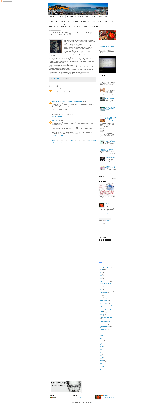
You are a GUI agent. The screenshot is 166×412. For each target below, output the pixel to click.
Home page (72, 140)
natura (101, 315)
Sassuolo (102, 314)
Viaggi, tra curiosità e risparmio (76, 16)
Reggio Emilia (103, 344)
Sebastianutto (55, 88)
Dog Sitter (62, 16)
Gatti (67, 16)
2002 (101, 343)
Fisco (62, 21)
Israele (101, 330)
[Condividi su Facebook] (69, 78)
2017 (101, 295)
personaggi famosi (104, 324)
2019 (101, 272)
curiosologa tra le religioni (105, 341)
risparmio (102, 347)
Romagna (102, 335)
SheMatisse (59, 8)
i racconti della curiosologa (105, 267)
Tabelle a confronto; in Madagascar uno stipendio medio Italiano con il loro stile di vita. (110, 130)
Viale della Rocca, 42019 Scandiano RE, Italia (63, 81)
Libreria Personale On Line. (105, 283)
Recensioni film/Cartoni (54, 19)
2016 (101, 355)
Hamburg (102, 360)
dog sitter (102, 270)
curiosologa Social (103, 298)
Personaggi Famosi (95, 24)
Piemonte (102, 366)
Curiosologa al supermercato (106, 291)
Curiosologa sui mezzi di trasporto (107, 317)
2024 (101, 280)
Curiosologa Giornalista (77, 26)
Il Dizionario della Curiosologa (79, 24)
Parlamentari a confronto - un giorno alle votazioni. (110, 167)
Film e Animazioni (59, 79)
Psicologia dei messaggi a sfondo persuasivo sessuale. (110, 108)
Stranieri (101, 363)
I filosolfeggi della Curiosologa (106, 309)
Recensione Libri (64, 19)
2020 (101, 275)
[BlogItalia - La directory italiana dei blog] (53, 397)
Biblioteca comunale (104, 292)
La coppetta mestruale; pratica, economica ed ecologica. (107, 150)
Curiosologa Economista (54, 21)
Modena (101, 327)
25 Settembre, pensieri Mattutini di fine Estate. (110, 141)
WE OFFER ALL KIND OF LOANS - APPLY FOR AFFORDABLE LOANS (67, 101)
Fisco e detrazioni (103, 329)
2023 (101, 289)
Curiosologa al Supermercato (90, 16)
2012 (101, 333)
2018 (101, 278)
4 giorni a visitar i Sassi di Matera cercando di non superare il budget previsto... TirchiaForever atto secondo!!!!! (110, 119)
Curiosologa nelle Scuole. (105, 308)
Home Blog (51, 16)
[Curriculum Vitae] (77, 397)
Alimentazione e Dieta (53, 26)
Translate (108, 220)
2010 (101, 349)
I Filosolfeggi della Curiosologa (66, 24)
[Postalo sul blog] (67, 78)
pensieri (101, 269)
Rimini (101, 332)
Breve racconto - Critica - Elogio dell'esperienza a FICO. (110, 98)
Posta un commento (55, 137)
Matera (101, 357)
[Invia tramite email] (65, 78)
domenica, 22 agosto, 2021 (57, 97)
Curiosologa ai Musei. (104, 300)
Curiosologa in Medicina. (105, 281)
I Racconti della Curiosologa (85, 21)
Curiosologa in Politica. (104, 294)
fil (100, 369)
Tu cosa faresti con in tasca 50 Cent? (109, 88)
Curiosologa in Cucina (108, 19)
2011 (101, 350)
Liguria (101, 364)
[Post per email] (63, 78)
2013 (101, 352)
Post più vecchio (92, 140)
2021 (55, 79)
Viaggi (101, 286)
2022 (101, 274)
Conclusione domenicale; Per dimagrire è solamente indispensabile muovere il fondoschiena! (106, 79)
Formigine (102, 340)
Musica (88, 24)
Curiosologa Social (98, 19)
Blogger (92, 402)
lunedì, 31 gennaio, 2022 (57, 116)
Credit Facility (55, 120)
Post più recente (53, 140)
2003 (101, 358)
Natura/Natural (104, 24)
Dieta (101, 319)
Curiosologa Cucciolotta (97, 21)
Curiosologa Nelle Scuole (88, 19)
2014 (101, 354)
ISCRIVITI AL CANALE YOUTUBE (96, 26)
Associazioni (86, 26)
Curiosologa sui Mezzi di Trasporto (71, 21)
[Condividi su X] (68, 78)
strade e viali (102, 301)
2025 (101, 287)
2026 (101, 297)
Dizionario (102, 338)
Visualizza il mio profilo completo (105, 213)
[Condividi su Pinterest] (70, 78)
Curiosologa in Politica (53, 24)
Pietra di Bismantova (104, 367)
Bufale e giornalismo (104, 303)
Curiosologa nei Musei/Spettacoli (75, 19)
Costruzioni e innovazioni (105, 337)
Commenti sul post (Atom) (58, 142)
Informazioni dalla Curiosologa (109, 21)
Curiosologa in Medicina (103, 16)
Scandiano (102, 361)
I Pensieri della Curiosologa (65, 26)
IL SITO (57, 16)
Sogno (101, 346)
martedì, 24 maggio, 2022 (57, 135)
